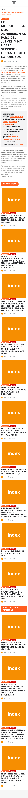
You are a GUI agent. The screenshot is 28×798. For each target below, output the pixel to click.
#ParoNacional (13, 137)
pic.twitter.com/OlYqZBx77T (12, 139)
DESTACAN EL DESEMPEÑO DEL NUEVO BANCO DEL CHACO (12, 553)
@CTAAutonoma (8, 124)
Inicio (3, 9)
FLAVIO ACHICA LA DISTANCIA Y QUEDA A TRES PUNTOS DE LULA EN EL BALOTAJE (13, 472)
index (5, 61)
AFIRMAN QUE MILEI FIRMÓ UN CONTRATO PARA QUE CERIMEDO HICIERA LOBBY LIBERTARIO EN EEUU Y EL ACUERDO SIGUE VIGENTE (13, 306)
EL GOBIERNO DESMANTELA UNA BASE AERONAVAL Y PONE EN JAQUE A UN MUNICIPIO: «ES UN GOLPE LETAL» (13, 349)
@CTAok (5, 121)
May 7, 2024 (19, 144)
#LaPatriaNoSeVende (16, 116)
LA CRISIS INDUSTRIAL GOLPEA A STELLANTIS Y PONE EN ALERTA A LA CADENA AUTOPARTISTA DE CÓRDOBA (12, 594)
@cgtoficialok (13, 121)
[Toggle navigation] (14, 2)
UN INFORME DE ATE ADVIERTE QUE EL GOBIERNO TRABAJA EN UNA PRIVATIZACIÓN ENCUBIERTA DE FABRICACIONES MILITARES (14, 512)
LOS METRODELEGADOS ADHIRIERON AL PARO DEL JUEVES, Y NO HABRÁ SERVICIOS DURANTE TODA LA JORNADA (13, 12)
